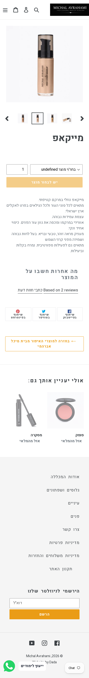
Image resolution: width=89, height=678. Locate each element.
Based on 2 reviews (60, 290)
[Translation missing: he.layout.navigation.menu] (5, 9)
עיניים (74, 503)
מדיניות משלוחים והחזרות (54, 556)
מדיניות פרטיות (64, 543)
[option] (22, 118)
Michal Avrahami (38, 656)
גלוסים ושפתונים (63, 490)
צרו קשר (71, 529)
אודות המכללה (65, 477)
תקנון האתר (60, 569)
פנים (75, 516)
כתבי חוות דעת (30, 290)
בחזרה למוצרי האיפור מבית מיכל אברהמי (41, 344)
